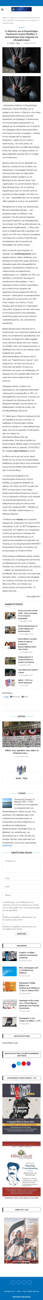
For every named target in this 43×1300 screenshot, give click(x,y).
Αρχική (4, 18)
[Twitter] (19, 1282)
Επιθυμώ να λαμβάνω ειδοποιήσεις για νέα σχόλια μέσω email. (19, 918)
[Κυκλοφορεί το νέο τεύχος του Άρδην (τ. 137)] (9, 1022)
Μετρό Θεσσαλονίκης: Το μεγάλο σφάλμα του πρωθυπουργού (27, 628)
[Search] (40, 9)
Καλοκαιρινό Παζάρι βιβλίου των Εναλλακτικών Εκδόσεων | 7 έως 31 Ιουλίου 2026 (29, 987)
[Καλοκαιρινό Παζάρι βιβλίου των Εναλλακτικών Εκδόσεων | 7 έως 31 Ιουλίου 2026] (9, 986)
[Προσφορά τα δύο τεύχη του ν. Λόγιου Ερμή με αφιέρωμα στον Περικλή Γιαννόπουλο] (9, 1004)
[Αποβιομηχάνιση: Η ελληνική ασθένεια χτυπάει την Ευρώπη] (10, 660)
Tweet (5, 696)
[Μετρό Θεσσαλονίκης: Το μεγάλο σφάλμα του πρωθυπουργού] (10, 630)
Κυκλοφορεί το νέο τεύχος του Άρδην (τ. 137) (29, 1019)
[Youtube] (24, 1282)
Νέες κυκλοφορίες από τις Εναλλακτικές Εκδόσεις (28, 970)
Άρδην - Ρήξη (15, 43)
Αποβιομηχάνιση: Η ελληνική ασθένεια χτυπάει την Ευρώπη (26, 659)
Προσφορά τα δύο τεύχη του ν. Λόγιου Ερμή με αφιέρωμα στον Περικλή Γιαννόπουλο (29, 1004)
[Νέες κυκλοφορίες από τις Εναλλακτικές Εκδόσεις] (9, 971)
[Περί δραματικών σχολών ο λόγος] (10, 672)
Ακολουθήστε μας (10, 1043)
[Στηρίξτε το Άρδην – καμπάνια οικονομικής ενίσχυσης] (9, 956)
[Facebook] (18, 3)
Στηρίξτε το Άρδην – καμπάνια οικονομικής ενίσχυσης (28, 955)
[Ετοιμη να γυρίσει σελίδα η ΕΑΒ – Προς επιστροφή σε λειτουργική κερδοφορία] (10, 615)
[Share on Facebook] (19, 708)
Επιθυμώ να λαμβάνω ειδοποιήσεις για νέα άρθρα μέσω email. (19, 927)
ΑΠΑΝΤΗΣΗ (7, 845)
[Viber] (30, 1282)
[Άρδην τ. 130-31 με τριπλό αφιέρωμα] (10, 682)
